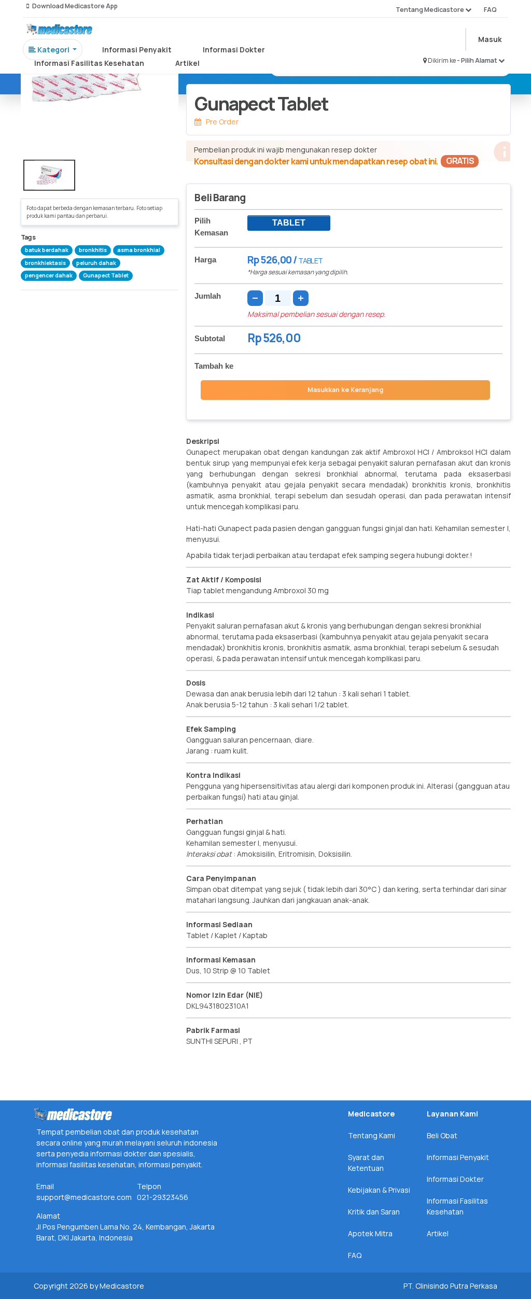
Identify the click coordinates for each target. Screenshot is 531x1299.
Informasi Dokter (234, 49)
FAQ (490, 9)
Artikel (187, 63)
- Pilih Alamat (477, 60)
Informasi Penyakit (137, 49)
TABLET (288, 222)
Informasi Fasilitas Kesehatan (89, 63)
